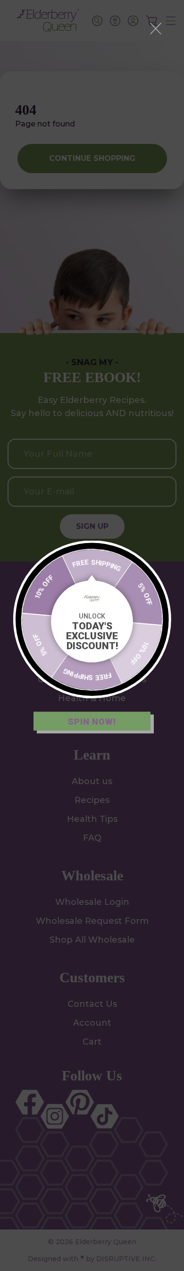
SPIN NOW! (92, 721)
